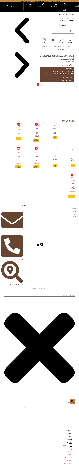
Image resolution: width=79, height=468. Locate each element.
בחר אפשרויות (36, 140)
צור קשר (74, 211)
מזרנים (70, 436)
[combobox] (39, 295)
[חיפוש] (11, 6)
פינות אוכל (70, 433)
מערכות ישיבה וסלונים (67, 445)
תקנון (75, 210)
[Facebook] (41, 244)
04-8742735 (48, 73)
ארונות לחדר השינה (68, 439)
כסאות (70, 431)
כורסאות (70, 443)
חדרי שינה (70, 440)
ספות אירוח (69, 442)
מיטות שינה (69, 434)
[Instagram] (38, 244)
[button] (22, 31)
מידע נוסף (55, 137)
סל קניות (7, 7)
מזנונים (70, 437)
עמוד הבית (72, 14)
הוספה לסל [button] (18, 138)
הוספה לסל (60, 31)
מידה (70, 25)
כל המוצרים (66, 14)
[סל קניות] (8, 6)
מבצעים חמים (69, 430)
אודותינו (74, 208)
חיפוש (11, 7)
